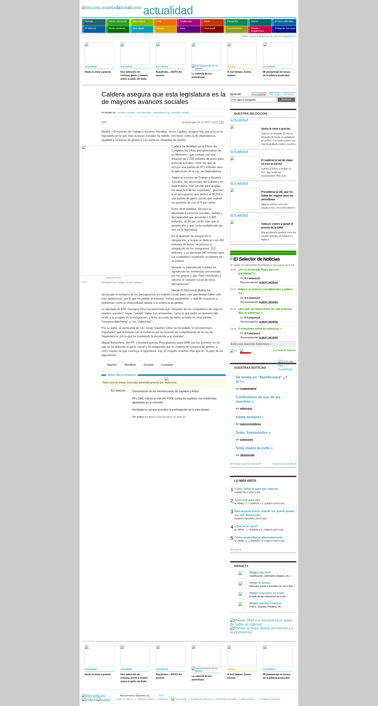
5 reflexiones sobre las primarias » (260, 328)
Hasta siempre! (248, 417)
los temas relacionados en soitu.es (159, 416)
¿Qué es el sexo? (246, 526)
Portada (89, 21)
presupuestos (144, 112)
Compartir (167, 364)
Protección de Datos (226, 699)
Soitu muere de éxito (253, 448)
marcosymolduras (250, 424)
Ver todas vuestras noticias (244, 463)
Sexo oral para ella (247, 500)
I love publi (209, 28)
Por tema (275, 94)
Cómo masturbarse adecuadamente (258, 537)
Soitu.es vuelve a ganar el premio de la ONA (277, 225)
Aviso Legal (247, 699)
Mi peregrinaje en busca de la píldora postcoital (276, 73)
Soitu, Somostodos (252, 432)
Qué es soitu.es (125, 699)
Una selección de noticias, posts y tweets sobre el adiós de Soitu (134, 75)
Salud (207, 21)
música (231, 66)
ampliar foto (113, 278)
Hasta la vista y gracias (98, 71)
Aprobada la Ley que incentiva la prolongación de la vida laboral (170, 409)
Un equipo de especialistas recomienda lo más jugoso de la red (262, 265)
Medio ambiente (117, 28)
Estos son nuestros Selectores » (251, 344)
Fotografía (232, 21)
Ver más (234, 549)
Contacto (163, 699)
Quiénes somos (145, 699)
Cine (158, 21)
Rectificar (130, 364)
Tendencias (186, 21)
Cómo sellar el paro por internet (256, 488)
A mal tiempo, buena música (239, 73)
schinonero (246, 439)
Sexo (182, 28)
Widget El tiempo (259, 582)
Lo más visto (245, 480)
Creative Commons (270, 699)
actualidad (168, 10)
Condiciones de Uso (201, 699)
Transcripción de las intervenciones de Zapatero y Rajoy (165, 391)
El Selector (90, 28)
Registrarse (264, 36)
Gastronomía (234, 28)
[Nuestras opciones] (179, 699)
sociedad (175, 112)
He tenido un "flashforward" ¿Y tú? (262, 379)
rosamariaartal (248, 388)
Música (160, 28)
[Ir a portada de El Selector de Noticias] (255, 259)
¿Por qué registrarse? (284, 36)
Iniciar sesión (249, 36)
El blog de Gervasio (285, 28)
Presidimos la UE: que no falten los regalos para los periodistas (277, 195)
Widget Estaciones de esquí (266, 593)
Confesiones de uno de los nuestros (258, 399)
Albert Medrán (268, 282)
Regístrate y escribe (283, 463)
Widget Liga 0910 (260, 572)
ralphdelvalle (247, 455)
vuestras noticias (250, 367)
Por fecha (289, 94)
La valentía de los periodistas (202, 75)
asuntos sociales (126, 112)
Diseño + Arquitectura (257, 29)
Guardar (149, 364)
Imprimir (112, 364)
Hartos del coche (118, 21)
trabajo (185, 112)
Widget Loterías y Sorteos (265, 603)
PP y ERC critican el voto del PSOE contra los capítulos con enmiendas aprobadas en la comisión (174, 400)
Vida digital (138, 28)
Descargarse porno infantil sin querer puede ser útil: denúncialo (264, 513)
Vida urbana (139, 21)
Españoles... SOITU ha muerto (169, 73)
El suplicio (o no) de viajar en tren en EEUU (277, 162)
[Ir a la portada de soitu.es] (96, 697)
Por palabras (259, 94)
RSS (161, 695)
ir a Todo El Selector (284, 350)
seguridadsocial (161, 112)
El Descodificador (284, 21)
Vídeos (254, 21)
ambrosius (246, 408)
